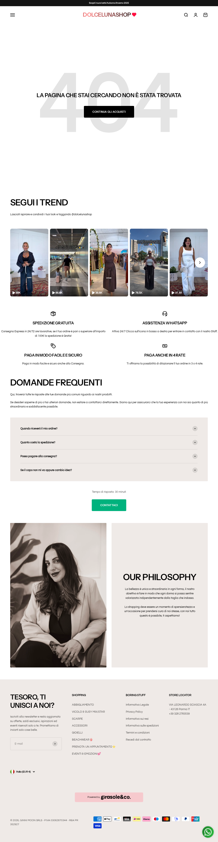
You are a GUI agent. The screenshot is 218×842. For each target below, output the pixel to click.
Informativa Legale (137, 704)
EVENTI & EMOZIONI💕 (86, 753)
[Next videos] (200, 262)
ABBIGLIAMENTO (83, 704)
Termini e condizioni (138, 732)
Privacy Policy (134, 711)
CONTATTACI (109, 505)
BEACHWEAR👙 (82, 739)
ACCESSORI (79, 725)
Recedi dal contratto (138, 739)
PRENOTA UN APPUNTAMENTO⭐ (94, 746)
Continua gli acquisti (109, 111)
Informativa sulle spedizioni (142, 725)
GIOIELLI (77, 732)
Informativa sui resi (137, 718)
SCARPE (77, 718)
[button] (29, 263)
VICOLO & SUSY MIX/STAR (88, 711)
